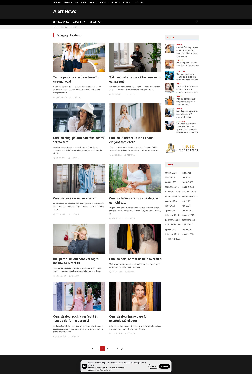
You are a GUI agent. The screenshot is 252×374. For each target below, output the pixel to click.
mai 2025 (186, 206)
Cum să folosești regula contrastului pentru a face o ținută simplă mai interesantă (187, 51)
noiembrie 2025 (189, 191)
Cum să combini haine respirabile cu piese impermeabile (186, 102)
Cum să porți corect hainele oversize (135, 259)
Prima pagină (62, 22)
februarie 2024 (172, 234)
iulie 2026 (186, 173)
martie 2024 (187, 229)
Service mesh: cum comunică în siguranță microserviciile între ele (187, 77)
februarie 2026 (172, 187)
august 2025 (171, 201)
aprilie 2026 (170, 182)
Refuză (153, 366)
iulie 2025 (186, 201)
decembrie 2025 (172, 191)
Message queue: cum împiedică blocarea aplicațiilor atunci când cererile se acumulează (187, 128)
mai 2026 (186, 177)
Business (105, 2)
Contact (97, 22)
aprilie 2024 (170, 229)
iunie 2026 (170, 177)
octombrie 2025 (172, 196)
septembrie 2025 (190, 196)
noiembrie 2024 (172, 220)
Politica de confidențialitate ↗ (100, 370)
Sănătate (128, 2)
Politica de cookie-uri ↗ (97, 367)
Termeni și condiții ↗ (117, 367)
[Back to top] (245, 367)
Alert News (64, 11)
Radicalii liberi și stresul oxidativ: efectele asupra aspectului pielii (187, 89)
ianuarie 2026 (188, 187)
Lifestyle (58, 2)
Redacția (76, 97)
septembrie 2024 (173, 224)
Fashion (117, 2)
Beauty (93, 2)
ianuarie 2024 (188, 234)
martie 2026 (187, 182)
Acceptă (164, 366)
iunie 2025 (170, 206)
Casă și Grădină (72, 2)
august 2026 (171, 173)
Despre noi (80, 22)
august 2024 (187, 224)
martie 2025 (187, 210)
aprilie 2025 (170, 210)
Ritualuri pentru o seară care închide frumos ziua (187, 64)
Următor (122, 348)
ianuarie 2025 (188, 215)
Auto (84, 2)
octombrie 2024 (189, 220)
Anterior (93, 348)
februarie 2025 (172, 215)
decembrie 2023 (172, 239)
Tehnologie (140, 2)
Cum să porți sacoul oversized (74, 198)
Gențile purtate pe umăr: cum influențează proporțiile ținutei (187, 114)
